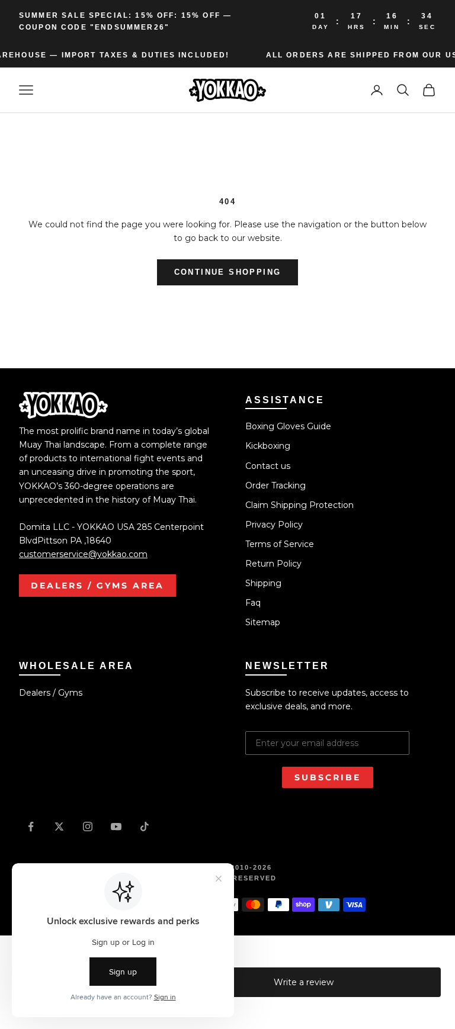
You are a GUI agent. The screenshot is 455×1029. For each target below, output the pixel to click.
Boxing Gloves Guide (288, 426)
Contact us (267, 466)
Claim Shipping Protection (299, 505)
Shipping (263, 583)
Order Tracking (275, 485)
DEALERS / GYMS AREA (97, 585)
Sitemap (262, 622)
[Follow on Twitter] (59, 826)
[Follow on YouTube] (116, 826)
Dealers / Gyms (50, 692)
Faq (253, 602)
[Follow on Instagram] (88, 826)
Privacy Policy (274, 524)
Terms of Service (279, 544)
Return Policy (273, 563)
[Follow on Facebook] (31, 826)
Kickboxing (267, 445)
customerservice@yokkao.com (83, 554)
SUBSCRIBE (327, 777)
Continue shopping (227, 272)
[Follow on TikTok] (144, 826)
